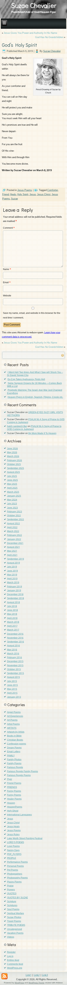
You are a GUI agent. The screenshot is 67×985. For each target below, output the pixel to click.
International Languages (19, 815)
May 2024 (12, 500)
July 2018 (12, 606)
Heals (13, 194)
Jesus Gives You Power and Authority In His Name (30, 33)
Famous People (15, 767)
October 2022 (14, 516)
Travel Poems (14, 921)
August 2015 (13, 677)
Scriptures (12, 905)
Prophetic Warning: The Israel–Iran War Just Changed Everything (34, 391)
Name (7, 269)
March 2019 (13, 583)
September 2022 (15, 519)
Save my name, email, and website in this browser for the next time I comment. (31, 315)
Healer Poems (14, 799)
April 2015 (12, 693)
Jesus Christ (43, 194)
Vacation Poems (15, 933)
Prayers (11, 890)
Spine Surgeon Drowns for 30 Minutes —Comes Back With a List (34, 385)
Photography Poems (17, 878)
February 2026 (14, 460)
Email (7, 282)
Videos (10, 937)
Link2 (37, 975)
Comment (9, 228)
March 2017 (13, 630)
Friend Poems (14, 783)
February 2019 (14, 587)
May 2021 (12, 551)
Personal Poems (15, 866)
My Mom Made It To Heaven (42, 433)
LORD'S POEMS (15, 842)
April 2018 (12, 618)
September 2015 (15, 673)
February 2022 (14, 535)
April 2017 (12, 626)
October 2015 (14, 669)
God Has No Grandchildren (49, 37)
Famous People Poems (19, 775)
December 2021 (15, 543)
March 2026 (13, 456)
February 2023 (14, 512)
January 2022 (14, 539)
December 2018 (15, 594)
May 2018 (12, 614)
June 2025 (12, 480)
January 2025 (14, 496)
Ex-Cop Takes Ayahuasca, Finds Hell (26, 379)
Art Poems (12, 720)
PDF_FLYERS (14, 854)
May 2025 (12, 484)
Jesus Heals (13, 827)
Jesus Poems (24, 190)
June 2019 (12, 571)
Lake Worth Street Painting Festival (24, 838)
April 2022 (12, 527)
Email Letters (13, 752)
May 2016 (12, 650)
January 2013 (14, 697)
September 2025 (15, 468)
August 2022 (13, 524)
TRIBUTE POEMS (16, 925)
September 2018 (15, 598)
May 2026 (12, 452)
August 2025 (13, 472)
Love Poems (13, 846)
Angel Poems (14, 712)
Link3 (45, 975)
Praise (10, 886)
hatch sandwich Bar (17, 426)
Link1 (28, 975)
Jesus (32, 194)
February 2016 (14, 658)
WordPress (19, 983)
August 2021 (13, 547)
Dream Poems (14, 748)
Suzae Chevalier (33, 5)
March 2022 (13, 531)
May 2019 (12, 575)
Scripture (11, 902)
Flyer (9, 779)
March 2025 (13, 492)
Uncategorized (14, 929)
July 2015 (12, 681)
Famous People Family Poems (22, 771)
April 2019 (12, 579)
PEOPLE (11, 858)
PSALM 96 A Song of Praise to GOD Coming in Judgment (36, 421)
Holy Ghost (12, 811)
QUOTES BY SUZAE (17, 898)
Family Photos (14, 760)
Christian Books (15, 740)
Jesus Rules (13, 835)
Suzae (14, 199)
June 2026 (12, 449)
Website (7, 296)
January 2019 (14, 591)
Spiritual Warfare (15, 913)
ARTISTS (11, 728)
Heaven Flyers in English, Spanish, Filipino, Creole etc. (35, 397)
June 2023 (12, 508)
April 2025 (12, 488)
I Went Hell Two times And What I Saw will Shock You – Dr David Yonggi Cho (35, 374)
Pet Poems (12, 870)
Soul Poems (13, 909)
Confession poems (16, 744)
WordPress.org (14, 968)
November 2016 (15, 638)
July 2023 (12, 504)
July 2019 (12, 567)
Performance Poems (17, 862)
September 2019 (15, 559)
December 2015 (15, 661)
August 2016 (13, 646)
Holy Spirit (22, 194)
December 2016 (15, 634)
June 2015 (12, 685)
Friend (5, 194)
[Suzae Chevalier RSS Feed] (4, 976)
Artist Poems (13, 724)
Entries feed (13, 960)
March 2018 (13, 622)
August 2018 (13, 602)
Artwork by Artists (15, 732)
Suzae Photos (14, 917)
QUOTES (11, 894)
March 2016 (13, 654)
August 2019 (13, 563)
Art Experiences (15, 716)
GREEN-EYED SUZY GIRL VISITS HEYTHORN (35, 414)
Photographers (14, 874)
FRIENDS (12, 787)
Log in (10, 956)
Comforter (52, 190)
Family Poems (14, 763)
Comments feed (15, 964)
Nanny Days (13, 850)
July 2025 (12, 476)
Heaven (11, 803)
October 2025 (14, 464)
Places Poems (14, 882)
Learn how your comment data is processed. (31, 334)
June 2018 (12, 610)
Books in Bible (14, 736)
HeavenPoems (14, 807)
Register (11, 952)
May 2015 (12, 689)
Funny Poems (14, 791)
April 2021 (12, 555)
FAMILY (11, 756)
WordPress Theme (36, 983)
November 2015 (15, 665)
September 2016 (15, 642)
